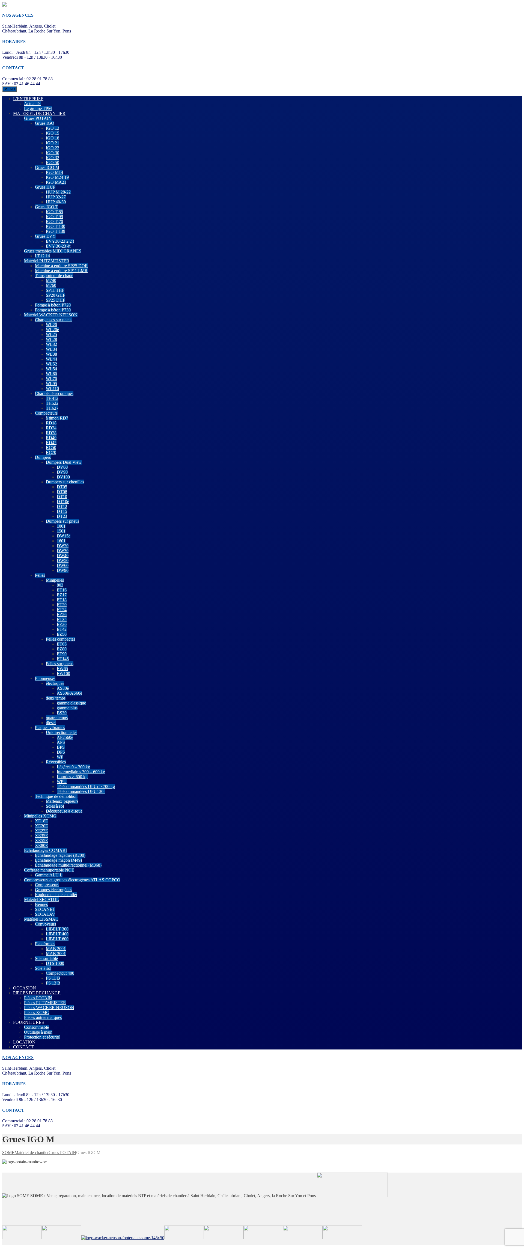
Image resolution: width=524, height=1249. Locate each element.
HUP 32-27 (56, 197)
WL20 (51, 324)
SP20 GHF (55, 295)
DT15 (62, 511)
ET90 (62, 654)
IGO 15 (52, 133)
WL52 (51, 364)
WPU (62, 781)
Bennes (41, 904)
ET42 (62, 629)
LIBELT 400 (57, 934)
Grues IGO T (46, 206)
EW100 (63, 673)
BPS (61, 747)
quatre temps (57, 717)
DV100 (63, 477)
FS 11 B (53, 978)
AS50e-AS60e (69, 693)
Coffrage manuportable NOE (49, 870)
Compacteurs (46, 413)
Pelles (40, 575)
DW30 (63, 550)
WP (60, 757)
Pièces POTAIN (38, 997)
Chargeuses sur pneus (53, 319)
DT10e (63, 501)
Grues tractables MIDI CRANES (52, 251)
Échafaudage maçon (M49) (58, 860)
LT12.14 (42, 256)
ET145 (63, 658)
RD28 (51, 432)
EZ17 (62, 595)
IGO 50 (52, 162)
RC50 (51, 447)
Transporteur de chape (54, 275)
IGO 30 (52, 152)
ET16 (62, 590)
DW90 (63, 570)
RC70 (51, 452)
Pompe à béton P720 (53, 305)
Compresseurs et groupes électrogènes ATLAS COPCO (72, 880)
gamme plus (67, 708)
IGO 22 (52, 147)
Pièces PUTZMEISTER (45, 1002)
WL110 (52, 388)
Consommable (36, 1027)
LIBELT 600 (57, 938)
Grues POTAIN (38, 118)
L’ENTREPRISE (28, 98)
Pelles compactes (60, 639)
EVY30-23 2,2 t (60, 241)
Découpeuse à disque (64, 811)
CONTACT (23, 1047)
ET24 (62, 609)
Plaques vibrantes (50, 727)
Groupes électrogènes (53, 889)
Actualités (32, 103)
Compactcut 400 (60, 973)
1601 (61, 541)
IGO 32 (52, 157)
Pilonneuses (45, 678)
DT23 (62, 516)
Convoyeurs (45, 924)
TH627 (52, 408)
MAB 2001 (56, 948)
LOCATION (24, 1042)
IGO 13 (52, 128)
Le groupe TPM (38, 108)
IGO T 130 (55, 226)
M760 (51, 285)
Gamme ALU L (48, 875)
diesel (51, 722)
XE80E (41, 845)
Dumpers (43, 457)
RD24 (51, 428)
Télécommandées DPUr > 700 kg (86, 786)
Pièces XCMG (36, 1012)
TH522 (52, 403)
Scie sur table (46, 958)
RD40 (51, 437)
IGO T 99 (54, 216)
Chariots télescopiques (54, 393)
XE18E (41, 821)
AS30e (63, 688)
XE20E (41, 825)
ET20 (62, 604)
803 (60, 585)
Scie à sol (43, 968)
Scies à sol (55, 806)
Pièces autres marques (43, 1017)
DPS (61, 752)
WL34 (51, 349)
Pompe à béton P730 (53, 310)
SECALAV (45, 914)
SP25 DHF (55, 300)
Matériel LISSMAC (41, 919)
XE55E (41, 840)
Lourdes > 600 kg (72, 776)
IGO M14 (54, 172)
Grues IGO (44, 123)
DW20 (63, 545)
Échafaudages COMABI (45, 850)
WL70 (51, 378)
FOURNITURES (28, 1022)
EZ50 (62, 634)
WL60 (51, 373)
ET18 (62, 599)
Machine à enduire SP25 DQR (61, 265)
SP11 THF (55, 290)
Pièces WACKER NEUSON (49, 1007)
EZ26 (62, 614)
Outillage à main (38, 1032)
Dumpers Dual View (64, 462)
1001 (61, 526)
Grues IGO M (47, 167)
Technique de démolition (56, 796)
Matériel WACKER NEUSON (51, 315)
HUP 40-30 (56, 202)
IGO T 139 (55, 231)
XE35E (41, 835)
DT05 (62, 486)
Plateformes (45, 943)
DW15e (63, 536)
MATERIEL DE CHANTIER (39, 113)
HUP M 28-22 (58, 192)
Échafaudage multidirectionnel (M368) (68, 865)
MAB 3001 (56, 953)
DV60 (62, 467)
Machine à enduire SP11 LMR (61, 270)
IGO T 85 (54, 211)
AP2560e (65, 737)
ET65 (62, 644)
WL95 (51, 383)
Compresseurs (47, 884)
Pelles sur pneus (59, 663)
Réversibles (56, 762)
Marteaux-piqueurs (62, 801)
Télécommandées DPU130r (81, 791)
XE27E (41, 830)
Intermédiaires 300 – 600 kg (81, 771)
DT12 (62, 506)
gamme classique (71, 703)
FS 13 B (53, 983)
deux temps (56, 698)
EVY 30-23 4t (58, 246)
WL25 (51, 334)
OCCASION (24, 988)
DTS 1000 (55, 963)
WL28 (51, 339)
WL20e (52, 329)
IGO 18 (52, 138)
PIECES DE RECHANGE (37, 993)
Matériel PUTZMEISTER (46, 260)
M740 (51, 280)
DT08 (62, 491)
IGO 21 (52, 143)
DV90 (62, 472)
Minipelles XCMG (40, 816)
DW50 (63, 560)
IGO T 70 (54, 221)
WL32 (51, 344)
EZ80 (62, 649)
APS (61, 742)
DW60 (63, 565)
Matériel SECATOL (41, 899)
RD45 (51, 442)
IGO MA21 (56, 182)
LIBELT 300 (57, 929)
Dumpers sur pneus (62, 521)
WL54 (51, 369)
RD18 (51, 423)
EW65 (62, 668)
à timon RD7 (57, 418)
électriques (55, 683)
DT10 (62, 496)
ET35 (62, 619)
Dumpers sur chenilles (65, 482)
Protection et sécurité (42, 1037)
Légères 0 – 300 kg (73, 767)
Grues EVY (45, 236)
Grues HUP (45, 187)
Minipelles (55, 580)
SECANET (45, 909)
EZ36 (62, 624)
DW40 (63, 555)
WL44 (51, 359)
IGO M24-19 (57, 177)
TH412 (52, 398)
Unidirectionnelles (61, 732)
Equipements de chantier (56, 894)
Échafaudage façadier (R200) (60, 855)
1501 (61, 531)
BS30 (62, 712)
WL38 (51, 354)
